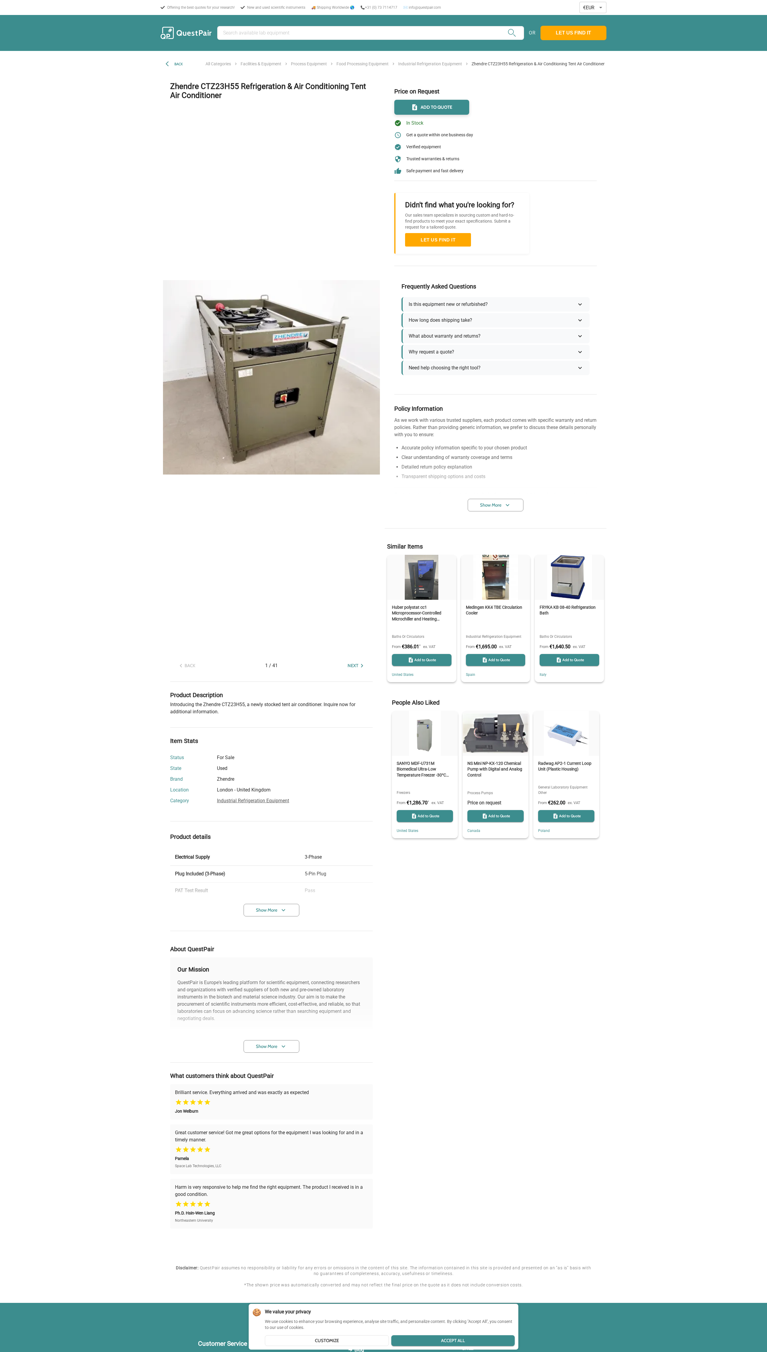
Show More (266, 910)
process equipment (309, 63)
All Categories (218, 63)
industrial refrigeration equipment (430, 63)
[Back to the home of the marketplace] (186, 33)
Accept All (453, 1340)
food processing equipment (362, 63)
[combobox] (592, 8)
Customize (327, 1340)
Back (178, 64)
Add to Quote (436, 107)
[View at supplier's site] (274, 790)
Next (353, 665)
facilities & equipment (261, 63)
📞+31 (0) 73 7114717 (378, 7)
